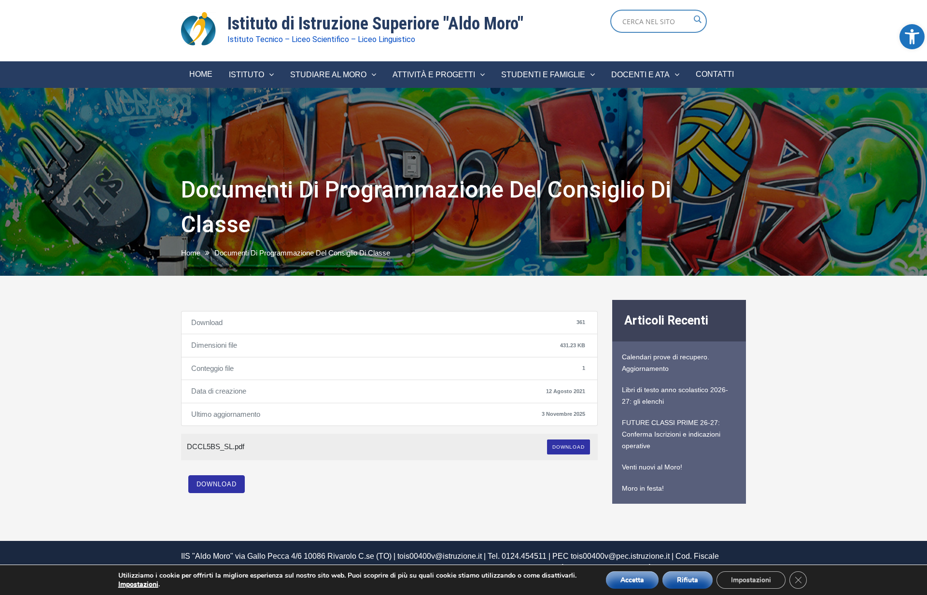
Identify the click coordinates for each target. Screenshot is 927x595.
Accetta (632, 579)
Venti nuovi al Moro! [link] (652, 467)
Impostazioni (138, 584)
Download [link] (568, 447)
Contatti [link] (715, 74)
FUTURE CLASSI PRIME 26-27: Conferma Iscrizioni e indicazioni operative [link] (671, 434)
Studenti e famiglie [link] (543, 75)
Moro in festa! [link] (643, 488)
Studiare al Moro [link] (328, 75)
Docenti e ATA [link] (640, 75)
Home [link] (200, 74)
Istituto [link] (246, 75)
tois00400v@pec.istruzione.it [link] (620, 556)
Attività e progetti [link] (434, 75)
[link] (912, 36)
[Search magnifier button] (697, 19)
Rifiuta (687, 579)
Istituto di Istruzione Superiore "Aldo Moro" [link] (375, 23)
